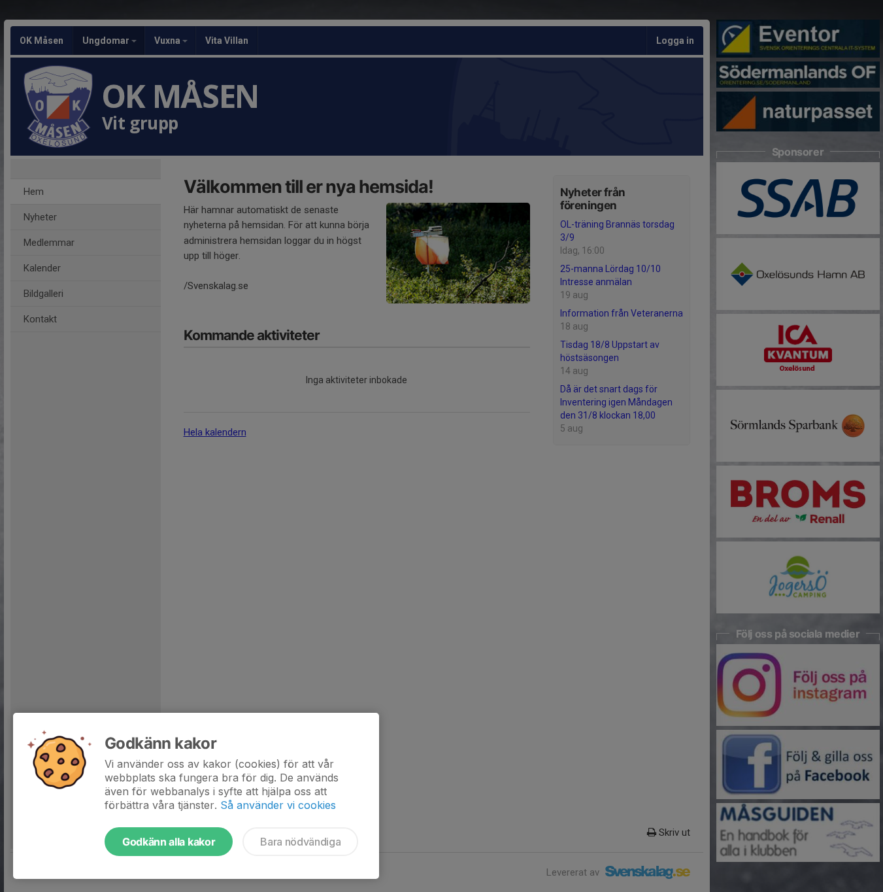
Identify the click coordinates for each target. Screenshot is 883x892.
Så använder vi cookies (278, 805)
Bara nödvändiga (300, 841)
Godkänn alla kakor (168, 841)
